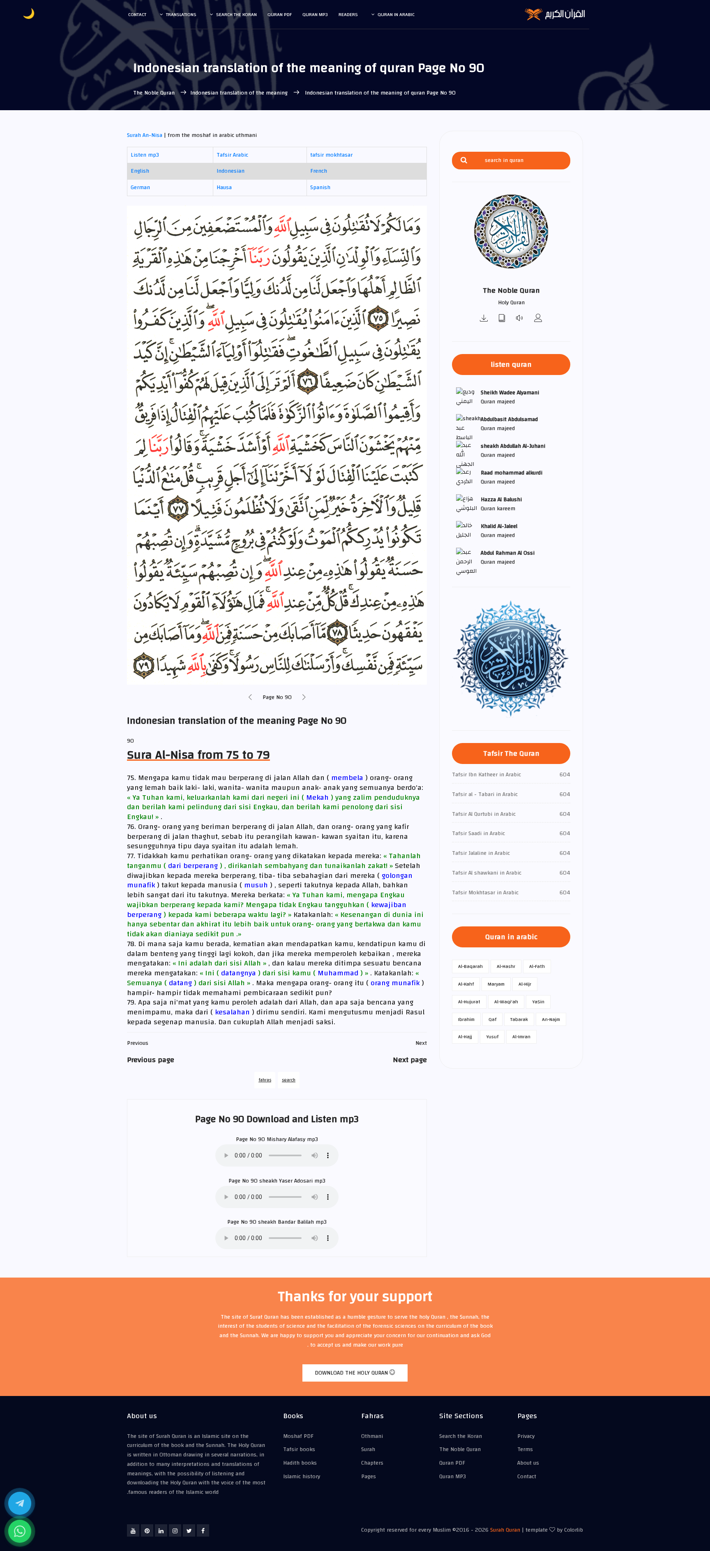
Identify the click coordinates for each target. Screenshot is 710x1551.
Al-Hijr (525, 983)
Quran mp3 (315, 14)
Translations (181, 14)
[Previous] (250, 698)
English (140, 171)
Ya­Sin (538, 1001)
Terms (525, 1449)
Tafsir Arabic (232, 155)
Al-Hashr (506, 966)
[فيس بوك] (203, 1530)
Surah (368, 1449)
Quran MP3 (452, 1476)
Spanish (320, 187)
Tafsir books (299, 1449)
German (140, 187)
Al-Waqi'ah (506, 1001)
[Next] (304, 698)
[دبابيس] (147, 1530)
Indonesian (230, 171)
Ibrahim (466, 1019)
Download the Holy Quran (352, 1373)
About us (528, 1463)
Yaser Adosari (296, 1181)
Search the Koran (236, 14)
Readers (348, 14)
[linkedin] (161, 1530)
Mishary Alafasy (286, 1139)
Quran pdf (279, 14)
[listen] (520, 319)
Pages (368, 1476)
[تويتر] (189, 1530)
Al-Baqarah (470, 966)
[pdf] (502, 319)
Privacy (526, 1436)
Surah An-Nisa (144, 135)
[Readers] (538, 319)
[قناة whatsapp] (19, 1531)
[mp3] (484, 319)
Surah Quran (505, 1530)
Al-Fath (537, 966)
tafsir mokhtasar (331, 155)
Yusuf (492, 1036)
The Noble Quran (154, 93)
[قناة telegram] (19, 1503)
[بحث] (464, 160)
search (288, 1080)
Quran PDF (452, 1463)
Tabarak (519, 1019)
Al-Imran (521, 1036)
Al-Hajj (465, 1036)
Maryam (496, 983)
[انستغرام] (175, 1530)
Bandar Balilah (296, 1222)
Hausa (224, 187)
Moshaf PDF (298, 1436)
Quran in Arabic (396, 14)
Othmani (372, 1436)
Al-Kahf (466, 983)
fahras (264, 1080)
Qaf (492, 1019)
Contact (137, 14)
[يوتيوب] (133, 1530)
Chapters (372, 1463)
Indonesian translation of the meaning (239, 93)
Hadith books (300, 1463)
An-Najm (551, 1019)
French (318, 171)
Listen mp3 (145, 155)
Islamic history (301, 1476)
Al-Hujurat (469, 1001)
